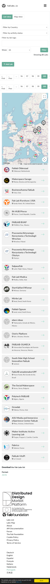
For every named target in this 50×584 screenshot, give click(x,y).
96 (22, 76)
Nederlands (11, 567)
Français (10, 561)
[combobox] (25, 27)
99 (38, 76)
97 (27, 76)
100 (44, 76)
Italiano (10, 564)
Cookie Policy (12, 537)
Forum (9, 531)
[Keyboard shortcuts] (21, 164)
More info (19, 582)
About (9, 526)
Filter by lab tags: (9, 38)
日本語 (9, 573)
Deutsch (10, 553)
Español (10, 558)
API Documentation (15, 529)
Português (11, 570)
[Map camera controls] (44, 159)
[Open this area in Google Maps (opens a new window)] (7, 163)
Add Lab (9, 64)
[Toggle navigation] (45, 6)
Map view (18, 17)
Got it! (41, 580)
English (10, 555)
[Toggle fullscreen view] (44, 96)
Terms (45, 164)
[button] (25, 126)
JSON (4, 475)
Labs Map (11, 523)
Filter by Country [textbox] (10, 27)
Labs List (10, 520)
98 (33, 76)
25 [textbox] (10, 50)
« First (3, 77)
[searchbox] (3, 43)
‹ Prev (10, 77)
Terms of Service (14, 543)
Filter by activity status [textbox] (13, 33)
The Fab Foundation (15, 534)
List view (7, 17)
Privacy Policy (13, 540)
